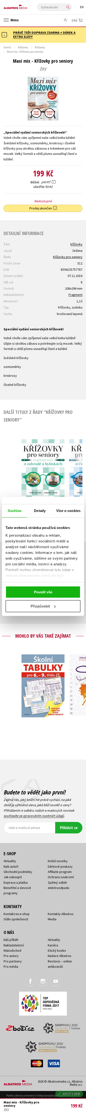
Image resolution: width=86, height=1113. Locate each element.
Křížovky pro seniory (67, 257)
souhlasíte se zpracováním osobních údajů (34, 816)
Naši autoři (11, 866)
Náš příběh (11, 940)
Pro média (11, 966)
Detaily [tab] (40, 511)
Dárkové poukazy (60, 866)
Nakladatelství (14, 945)
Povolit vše (43, 592)
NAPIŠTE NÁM (71, 1094)
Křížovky (23, 47)
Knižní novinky (58, 861)
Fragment (75, 294)
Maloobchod (12, 950)
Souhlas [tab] (15, 511)
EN (82, 7)
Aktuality (10, 861)
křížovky (76, 244)
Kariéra (53, 945)
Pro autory (11, 956)
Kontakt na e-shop (17, 914)
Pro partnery (13, 961)
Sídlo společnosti (16, 919)
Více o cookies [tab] (68, 511)
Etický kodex (57, 950)
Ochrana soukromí (61, 877)
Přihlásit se (69, 827)
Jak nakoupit (13, 877)
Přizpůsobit (40, 606)
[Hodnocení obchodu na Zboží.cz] (20, 1026)
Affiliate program (60, 872)
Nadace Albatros (59, 956)
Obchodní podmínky (18, 872)
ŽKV (43, 69)
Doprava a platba (16, 882)
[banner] (25, 5)
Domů (7, 47)
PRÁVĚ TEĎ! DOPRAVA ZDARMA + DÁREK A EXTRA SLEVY (44, 34)
